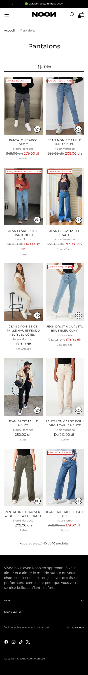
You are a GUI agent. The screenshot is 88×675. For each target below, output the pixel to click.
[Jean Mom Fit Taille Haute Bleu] (65, 106)
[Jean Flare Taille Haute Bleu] (23, 196)
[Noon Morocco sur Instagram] (14, 643)
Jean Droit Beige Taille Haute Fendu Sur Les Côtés (23, 330)
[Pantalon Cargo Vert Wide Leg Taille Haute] (23, 477)
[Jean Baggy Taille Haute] (65, 196)
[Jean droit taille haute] (23, 387)
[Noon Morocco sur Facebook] (6, 643)
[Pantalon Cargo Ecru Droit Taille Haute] (65, 387)
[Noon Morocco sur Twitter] (28, 643)
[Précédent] (12, 4)
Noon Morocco (36, 658)
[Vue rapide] (37, 129)
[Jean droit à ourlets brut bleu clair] (65, 292)
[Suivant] (76, 4)
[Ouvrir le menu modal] (6, 14)
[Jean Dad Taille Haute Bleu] (65, 477)
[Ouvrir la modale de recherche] (71, 14)
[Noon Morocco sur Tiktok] (21, 643)
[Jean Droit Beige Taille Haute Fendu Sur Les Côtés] (23, 292)
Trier (47, 67)
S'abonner (75, 627)
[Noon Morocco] (44, 14)
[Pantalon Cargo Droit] (23, 106)
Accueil (9, 30)
